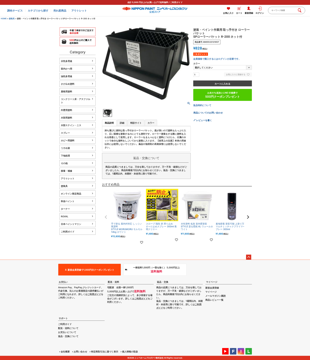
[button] (106, 217)
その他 (64, 163)
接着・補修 (66, 170)
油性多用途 (66, 76)
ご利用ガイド (176, 2)
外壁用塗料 (66, 110)
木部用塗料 (66, 117)
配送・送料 (113, 281)
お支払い (63, 281)
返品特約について (202, 105)
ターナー (65, 208)
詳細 (122, 122)
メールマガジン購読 (215, 295)
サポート (63, 318)
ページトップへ (248, 257)
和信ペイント (67, 201)
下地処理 (65, 155)
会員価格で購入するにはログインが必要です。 (217, 58)
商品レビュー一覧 (214, 299)
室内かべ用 (66, 68)
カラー (151, 122)
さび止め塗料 (67, 83)
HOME (4, 18)
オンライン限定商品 (71, 193)
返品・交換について (68, 336)
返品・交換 (162, 281)
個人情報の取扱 (130, 351)
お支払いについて (67, 332)
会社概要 (65, 351)
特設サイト (136, 122)
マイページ (211, 281)
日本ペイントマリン (71, 224)
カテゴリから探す (38, 10)
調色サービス (15, 10)
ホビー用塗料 (67, 140)
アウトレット (79, 10)
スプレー (65, 132)
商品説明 (109, 122)
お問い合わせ (80, 351)
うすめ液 (65, 148)
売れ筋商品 (59, 10)
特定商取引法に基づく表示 (104, 351)
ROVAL (64, 216)
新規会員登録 (212, 287)
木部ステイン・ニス (71, 125)
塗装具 (12, 18)
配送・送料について (68, 328)
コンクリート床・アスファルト (75, 101)
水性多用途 (66, 61)
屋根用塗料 (66, 91)
